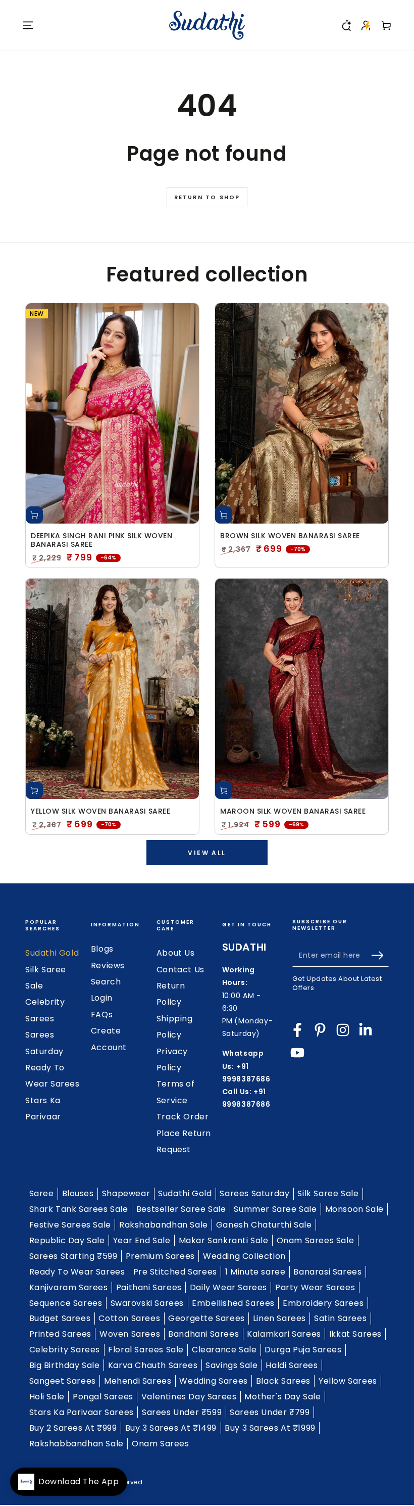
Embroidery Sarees (323, 1303)
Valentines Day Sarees (189, 1396)
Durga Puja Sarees (303, 1349)
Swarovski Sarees (147, 1303)
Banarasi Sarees (327, 1272)
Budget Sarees (60, 1318)
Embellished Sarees (233, 1303)
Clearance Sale (224, 1349)
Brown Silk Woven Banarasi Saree (290, 536)
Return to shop (207, 197)
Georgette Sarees (206, 1318)
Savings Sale (231, 1365)
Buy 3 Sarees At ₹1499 (171, 1428)
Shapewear (126, 1193)
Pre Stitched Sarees (175, 1272)
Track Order (183, 1116)
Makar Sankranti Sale (224, 1240)
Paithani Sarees (149, 1287)
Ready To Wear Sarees (77, 1272)
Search (106, 981)
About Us (176, 953)
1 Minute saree (255, 1272)
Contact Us (180, 969)
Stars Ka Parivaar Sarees (81, 1412)
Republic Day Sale (67, 1240)
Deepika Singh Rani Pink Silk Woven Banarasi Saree (101, 540)
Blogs (102, 949)
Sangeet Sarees (62, 1381)
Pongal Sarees (103, 1396)
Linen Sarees (279, 1318)
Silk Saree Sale (327, 1193)
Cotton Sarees (129, 1318)
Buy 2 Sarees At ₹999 (73, 1428)
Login (102, 998)
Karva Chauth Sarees (152, 1365)
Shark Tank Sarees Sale (78, 1209)
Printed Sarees (60, 1334)
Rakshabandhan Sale (163, 1225)
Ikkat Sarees (355, 1334)
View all (207, 853)
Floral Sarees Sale (146, 1349)
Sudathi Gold (52, 953)
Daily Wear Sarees (228, 1287)
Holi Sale (47, 1396)
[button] (346, 25)
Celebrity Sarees (64, 1349)
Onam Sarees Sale (315, 1240)
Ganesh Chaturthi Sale (264, 1225)
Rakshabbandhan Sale (76, 1443)
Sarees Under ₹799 (269, 1412)
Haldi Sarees (292, 1365)
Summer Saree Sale (275, 1209)
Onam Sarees (160, 1443)
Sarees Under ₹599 (182, 1412)
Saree (41, 1193)
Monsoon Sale (354, 1209)
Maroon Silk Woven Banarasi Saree (293, 811)
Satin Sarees (340, 1318)
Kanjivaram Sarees (68, 1287)
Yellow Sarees (348, 1381)
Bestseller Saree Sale (181, 1209)
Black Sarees (283, 1381)
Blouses (78, 1193)
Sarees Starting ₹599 (73, 1256)
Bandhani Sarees (203, 1334)
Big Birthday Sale (64, 1365)
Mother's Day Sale (282, 1396)
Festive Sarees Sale (70, 1225)
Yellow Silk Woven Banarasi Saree (100, 811)
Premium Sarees (160, 1256)
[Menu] (28, 25)
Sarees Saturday (254, 1193)
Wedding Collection (244, 1256)
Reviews (108, 965)
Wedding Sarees (213, 1381)
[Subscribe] (380, 955)
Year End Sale (142, 1240)
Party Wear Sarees (315, 1287)
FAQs (102, 1014)
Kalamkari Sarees (284, 1334)
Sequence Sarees (65, 1303)
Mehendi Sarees (137, 1381)
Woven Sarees (129, 1334)
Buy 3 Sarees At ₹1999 (270, 1428)
